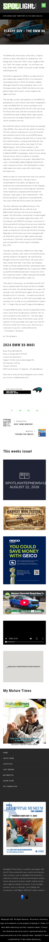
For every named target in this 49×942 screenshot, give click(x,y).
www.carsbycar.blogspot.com (24, 374)
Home (5, 753)
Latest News (8, 758)
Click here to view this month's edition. (24, 744)
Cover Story (8, 781)
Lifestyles (7, 764)
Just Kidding (8, 769)
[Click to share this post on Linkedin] (37, 410)
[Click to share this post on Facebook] (12, 410)
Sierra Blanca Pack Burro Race (20, 16)
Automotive (8, 775)
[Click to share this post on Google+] (29, 410)
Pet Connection (10, 786)
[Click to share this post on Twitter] (20, 410)
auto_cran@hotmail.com (18, 377)
